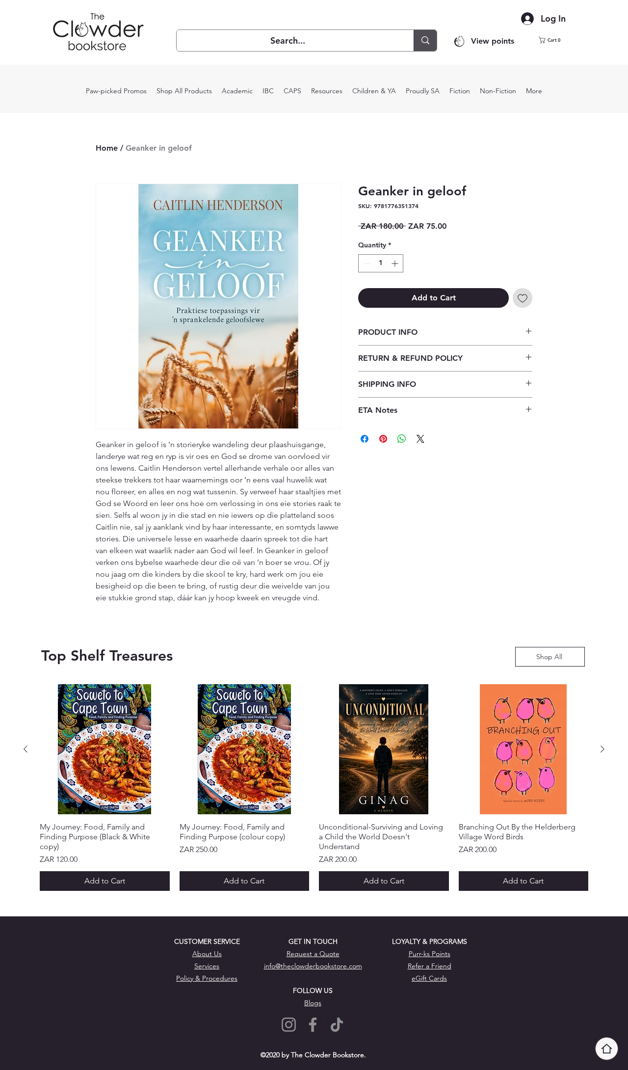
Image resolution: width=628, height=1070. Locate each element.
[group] (314, 787)
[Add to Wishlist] (522, 298)
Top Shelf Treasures (107, 656)
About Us (207, 953)
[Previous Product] (25, 749)
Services (206, 966)
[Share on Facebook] (364, 439)
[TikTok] (336, 1024)
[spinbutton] (381, 263)
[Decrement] (366, 263)
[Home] (606, 1048)
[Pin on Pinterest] (383, 439)
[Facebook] (312, 1024)
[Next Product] (602, 749)
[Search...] (425, 40)
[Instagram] (288, 1024)
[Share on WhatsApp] (402, 439)
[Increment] (396, 263)
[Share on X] (420, 439)
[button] (556, 40)
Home (107, 148)
